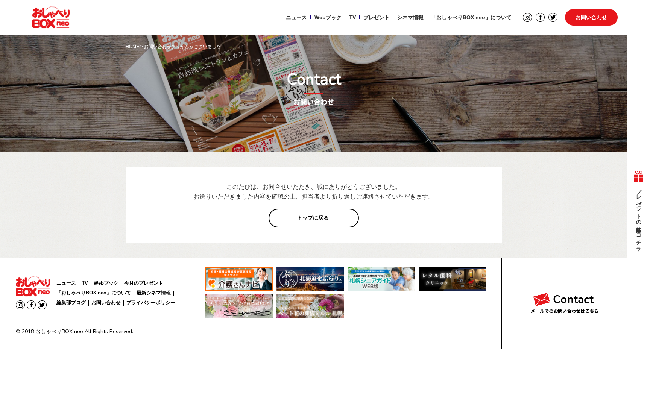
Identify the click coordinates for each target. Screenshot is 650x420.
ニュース (296, 17)
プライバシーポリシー (150, 302)
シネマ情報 (410, 17)
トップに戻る (313, 218)
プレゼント (376, 17)
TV (352, 17)
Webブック (328, 17)
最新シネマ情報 (154, 293)
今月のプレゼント (143, 283)
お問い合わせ (591, 17)
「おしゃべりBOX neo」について (471, 17)
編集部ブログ (71, 302)
